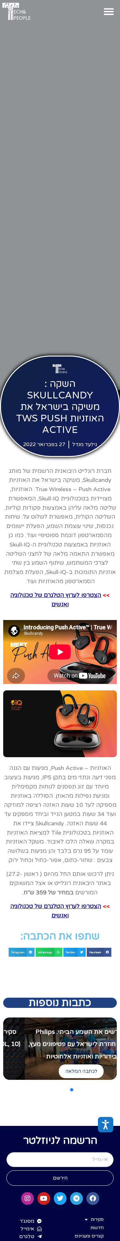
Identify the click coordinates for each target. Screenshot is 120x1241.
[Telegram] (76, 1198)
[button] (108, 11)
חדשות (97, 1227)
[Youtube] (43, 1198)
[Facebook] (92, 1198)
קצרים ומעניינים (89, 1236)
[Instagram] (27, 1198)
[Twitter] (60, 1198)
